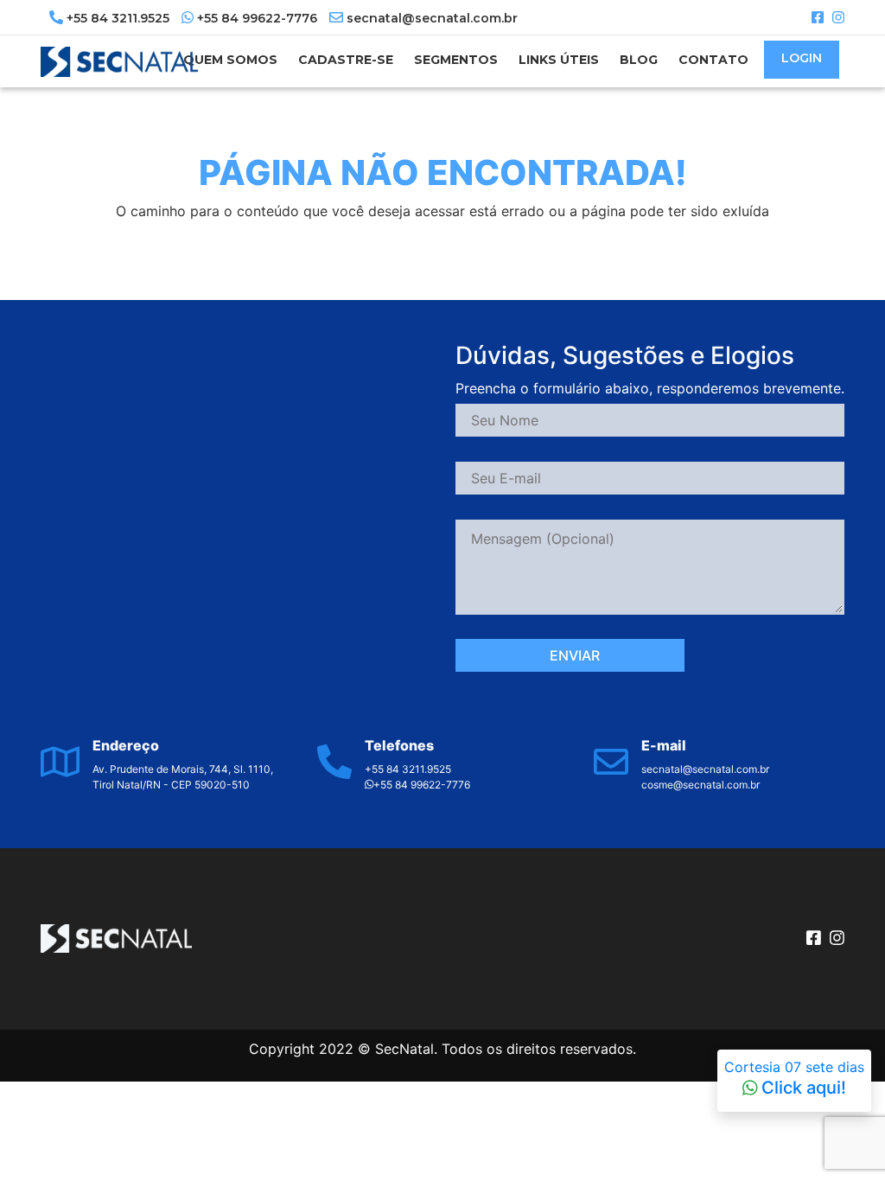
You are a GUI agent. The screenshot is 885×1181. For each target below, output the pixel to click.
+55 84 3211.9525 (118, 18)
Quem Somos (230, 59)
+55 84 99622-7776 (257, 18)
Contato (713, 59)
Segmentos (456, 59)
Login (801, 58)
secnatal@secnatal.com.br (430, 18)
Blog (639, 59)
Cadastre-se (345, 59)
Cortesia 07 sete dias (794, 1078)
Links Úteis (559, 59)
